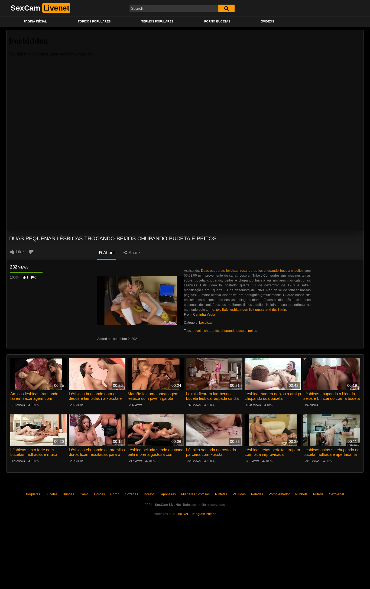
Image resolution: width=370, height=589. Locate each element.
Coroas (99, 494)
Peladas (257, 494)
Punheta (301, 494)
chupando (211, 331)
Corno (114, 494)
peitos (252, 331)
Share (133, 252)
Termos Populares (157, 21)
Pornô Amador (279, 494)
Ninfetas (221, 494)
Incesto (149, 494)
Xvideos (267, 21)
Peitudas (239, 494)
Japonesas (168, 494)
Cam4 (84, 494)
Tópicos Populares (94, 21)
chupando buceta (233, 331)
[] (226, 8)
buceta (198, 331)
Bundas (68, 494)
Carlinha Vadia (204, 314)
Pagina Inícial (35, 21)
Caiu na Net (179, 514)
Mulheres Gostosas (195, 494)
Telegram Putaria (203, 514)
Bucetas (51, 494)
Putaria (318, 494)
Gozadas (131, 494)
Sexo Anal (336, 494)
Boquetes (33, 494)
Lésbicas (205, 323)
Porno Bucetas (217, 21)
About (108, 252)
